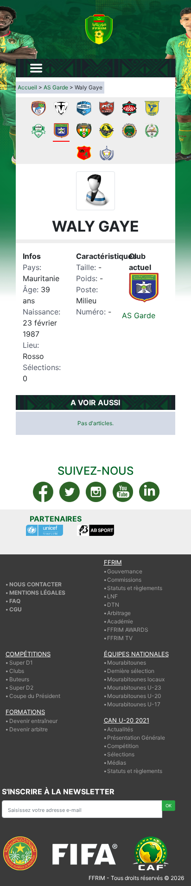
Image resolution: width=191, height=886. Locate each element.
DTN (113, 604)
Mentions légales (37, 592)
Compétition (123, 745)
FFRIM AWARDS (127, 629)
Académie (120, 621)
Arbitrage (119, 613)
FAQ (14, 600)
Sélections (120, 754)
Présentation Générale (136, 737)
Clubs (16, 670)
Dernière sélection (130, 670)
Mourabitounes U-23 (134, 687)
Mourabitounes (126, 662)
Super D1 (21, 662)
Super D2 (21, 687)
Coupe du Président (34, 695)
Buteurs (19, 679)
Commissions (124, 579)
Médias (116, 762)
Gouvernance (124, 571)
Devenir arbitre (28, 729)
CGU (15, 609)
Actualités (120, 729)
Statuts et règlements (134, 587)
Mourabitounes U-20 (134, 695)
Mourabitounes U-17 (133, 704)
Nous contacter (35, 584)
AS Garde (56, 87)
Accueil (27, 87)
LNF (112, 596)
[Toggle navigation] (36, 68)
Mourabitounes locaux (136, 679)
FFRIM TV (120, 638)
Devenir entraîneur (33, 720)
